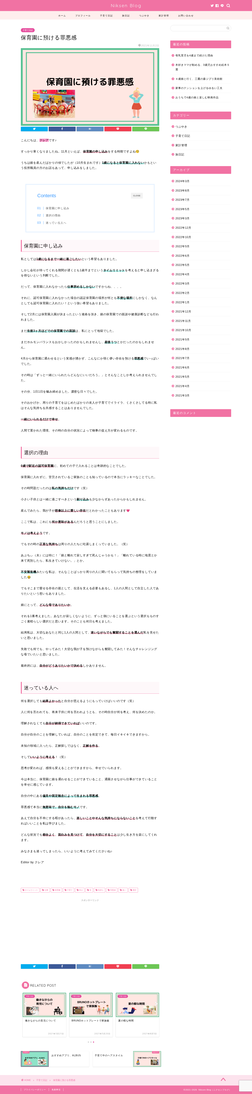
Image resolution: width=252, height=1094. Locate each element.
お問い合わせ (186, 15)
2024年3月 (182, 181)
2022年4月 (182, 274)
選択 (134, 890)
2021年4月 (182, 386)
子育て (69, 890)
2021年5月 (182, 376)
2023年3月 (182, 218)
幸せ (81, 890)
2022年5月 (182, 264)
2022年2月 (182, 292)
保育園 (57, 890)
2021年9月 (182, 339)
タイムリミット (31, 890)
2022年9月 (182, 246)
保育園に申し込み (57, 208)
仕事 (46, 890)
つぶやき (144, 15)
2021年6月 (182, 367)
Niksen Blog (126, 5)
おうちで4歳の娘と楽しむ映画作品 (197, 97)
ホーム (62, 15)
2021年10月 (183, 330)
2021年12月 (183, 311)
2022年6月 (182, 255)
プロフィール (83, 15)
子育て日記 (106, 15)
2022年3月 (182, 283)
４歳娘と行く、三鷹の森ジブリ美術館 (198, 79)
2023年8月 (182, 190)
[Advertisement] (90, 929)
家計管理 (164, 15)
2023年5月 (182, 209)
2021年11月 (183, 320)
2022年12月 (183, 227)
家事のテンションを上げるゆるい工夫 (198, 88)
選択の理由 (53, 215)
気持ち (100, 890)
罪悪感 (113, 890)
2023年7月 (182, 199)
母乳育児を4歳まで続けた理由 (194, 55)
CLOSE (137, 196)
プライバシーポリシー (35, 1089)
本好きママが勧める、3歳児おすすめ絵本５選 (202, 67)
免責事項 (56, 1089)
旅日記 (126, 15)
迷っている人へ (56, 222)
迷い (124, 890)
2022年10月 (183, 237)
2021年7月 (182, 358)
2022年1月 (182, 302)
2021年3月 (182, 395)
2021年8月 (182, 348)
